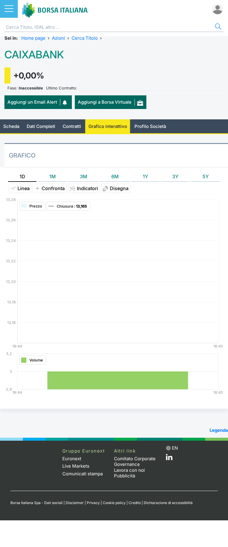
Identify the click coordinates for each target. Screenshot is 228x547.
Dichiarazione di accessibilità (168, 503)
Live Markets (75, 466)
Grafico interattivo (107, 126)
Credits (135, 503)
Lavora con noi (129, 470)
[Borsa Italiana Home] (55, 9)
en (175, 448)
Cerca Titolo (85, 38)
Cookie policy (114, 503)
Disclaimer (75, 503)
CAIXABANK (34, 54)
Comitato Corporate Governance (135, 461)
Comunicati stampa (82, 474)
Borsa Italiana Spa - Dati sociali (36, 503)
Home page (33, 38)
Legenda (219, 430)
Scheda (11, 126)
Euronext (71, 458)
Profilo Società (150, 126)
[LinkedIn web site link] (169, 458)
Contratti (72, 126)
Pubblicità (124, 476)
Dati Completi (41, 126)
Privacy (93, 503)
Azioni (58, 38)
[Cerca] (218, 27)
